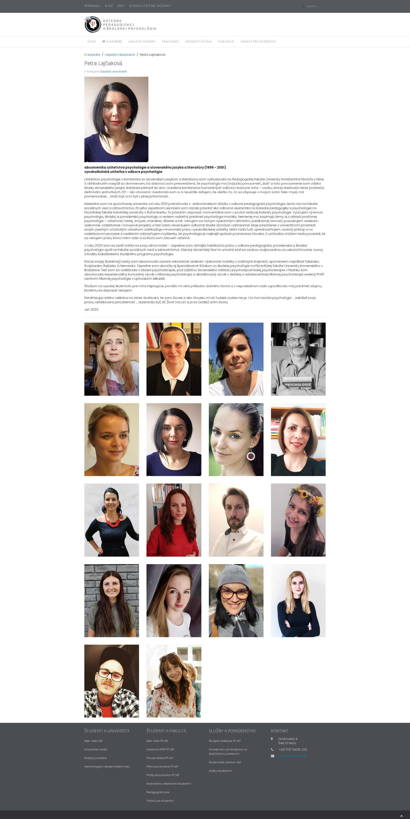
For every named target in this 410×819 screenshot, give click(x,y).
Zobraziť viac (112, 375)
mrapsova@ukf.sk (292, 756)
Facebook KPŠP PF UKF (160, 749)
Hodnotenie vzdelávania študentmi (168, 783)
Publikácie (226, 41)
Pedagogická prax (158, 792)
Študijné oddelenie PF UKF (225, 741)
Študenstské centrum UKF (225, 762)
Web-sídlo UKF (93, 741)
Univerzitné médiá (95, 749)
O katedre (114, 41)
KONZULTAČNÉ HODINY (150, 5)
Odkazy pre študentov (258, 41)
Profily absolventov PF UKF (163, 775)
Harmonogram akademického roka (106, 766)
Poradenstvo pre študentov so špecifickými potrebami (228, 752)
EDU (121, 5)
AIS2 (109, 5)
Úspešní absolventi (120, 55)
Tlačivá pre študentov (160, 801)
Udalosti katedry (142, 41)
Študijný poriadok (95, 758)
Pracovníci (170, 41)
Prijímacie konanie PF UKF (162, 766)
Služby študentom (220, 771)
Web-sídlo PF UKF (157, 741)
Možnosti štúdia (199, 41)
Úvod (92, 41)
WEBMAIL (92, 5)
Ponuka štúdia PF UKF (159, 758)
